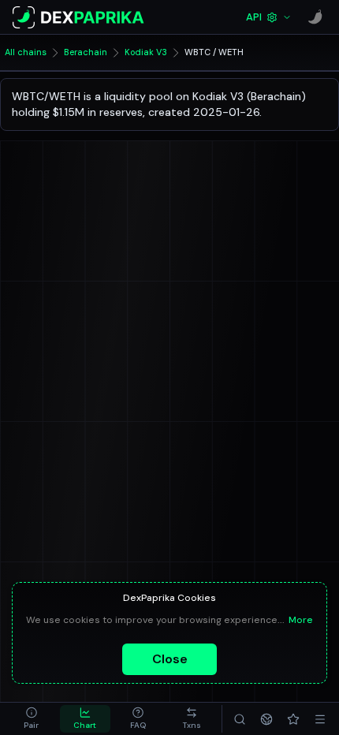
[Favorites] (293, 719)
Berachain (85, 52)
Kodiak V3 (146, 52)
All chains (26, 52)
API (254, 17)
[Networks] (266, 719)
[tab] (31, 719)
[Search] (239, 719)
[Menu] (320, 719)
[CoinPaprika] (315, 17)
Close (170, 659)
